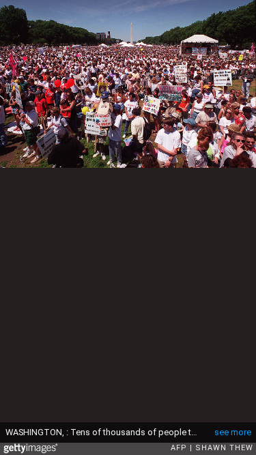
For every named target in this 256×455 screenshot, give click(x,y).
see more (232, 432)
